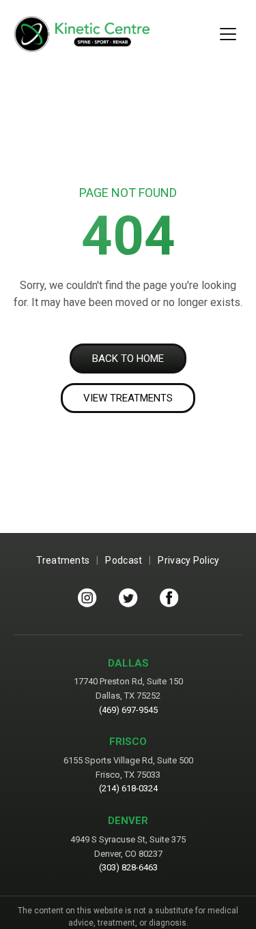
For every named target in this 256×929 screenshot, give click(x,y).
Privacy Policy (188, 560)
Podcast (123, 560)
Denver (128, 820)
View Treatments (128, 398)
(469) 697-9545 (128, 710)
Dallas (128, 663)
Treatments (62, 560)
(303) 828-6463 (128, 867)
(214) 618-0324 (128, 788)
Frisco (128, 741)
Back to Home (128, 358)
